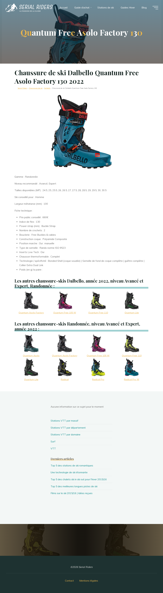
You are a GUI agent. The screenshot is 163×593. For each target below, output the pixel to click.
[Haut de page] (150, 580)
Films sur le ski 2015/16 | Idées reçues (71, 493)
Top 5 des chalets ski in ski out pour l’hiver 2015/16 (79, 479)
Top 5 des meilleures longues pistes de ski (74, 486)
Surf (53, 441)
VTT (53, 448)
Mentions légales (88, 580)
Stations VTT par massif (64, 420)
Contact (69, 580)
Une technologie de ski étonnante (69, 472)
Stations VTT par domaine (65, 434)
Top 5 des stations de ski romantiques (72, 465)
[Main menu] (155, 7)
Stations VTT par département (68, 427)
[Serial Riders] (29, 7)
